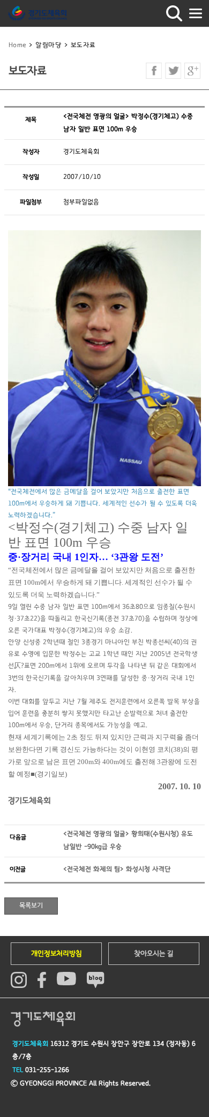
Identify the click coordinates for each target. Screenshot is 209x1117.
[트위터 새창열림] (173, 71)
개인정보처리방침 (56, 953)
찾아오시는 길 (154, 953)
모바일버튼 (195, 13)
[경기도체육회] (37, 13)
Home (18, 45)
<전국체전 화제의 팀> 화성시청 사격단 (117, 869)
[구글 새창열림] (192, 71)
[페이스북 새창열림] (154, 71)
